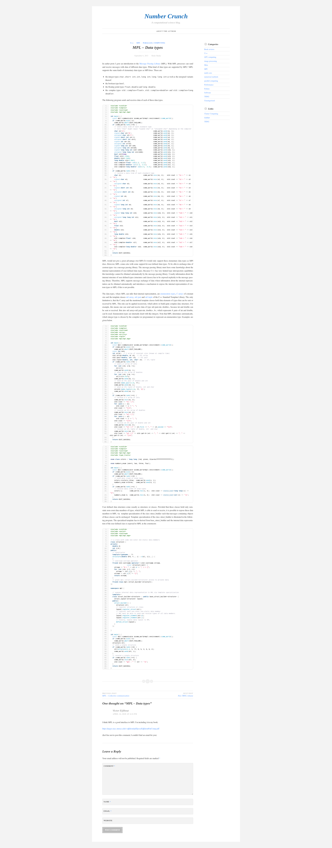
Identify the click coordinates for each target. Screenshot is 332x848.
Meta (206, 65)
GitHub (207, 117)
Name (107, 801)
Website (108, 820)
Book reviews (209, 49)
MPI (138, 43)
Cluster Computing (211, 113)
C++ (132, 43)
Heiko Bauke (156, 55)
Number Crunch (166, 16)
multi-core (208, 73)
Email (108, 811)
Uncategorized (209, 100)
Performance (208, 84)
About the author (166, 31)
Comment (109, 766)
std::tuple (149, 297)
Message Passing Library (149, 63)
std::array (129, 297)
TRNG (206, 96)
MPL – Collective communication (115, 695)
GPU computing (210, 57)
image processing (210, 61)
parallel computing (154, 43)
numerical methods (211, 77)
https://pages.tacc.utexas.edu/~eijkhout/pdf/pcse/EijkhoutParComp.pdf (130, 728)
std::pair (138, 297)
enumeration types (167, 293)
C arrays (180, 293)
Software (207, 92)
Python (206, 88)
